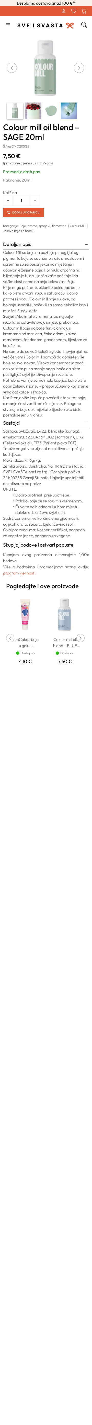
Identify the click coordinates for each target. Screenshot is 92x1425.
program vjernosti (19, 572)
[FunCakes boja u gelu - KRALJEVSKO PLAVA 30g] (25, 614)
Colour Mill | (79, 226)
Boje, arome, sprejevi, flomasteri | (44, 226)
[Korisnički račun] (63, 11)
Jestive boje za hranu (18, 231)
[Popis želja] (73, 11)
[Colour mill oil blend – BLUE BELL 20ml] (65, 614)
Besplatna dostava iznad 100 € (46, 3)
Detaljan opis (17, 244)
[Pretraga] (84, 25)
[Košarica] (84, 11)
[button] (8, 25)
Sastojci (11, 423)
